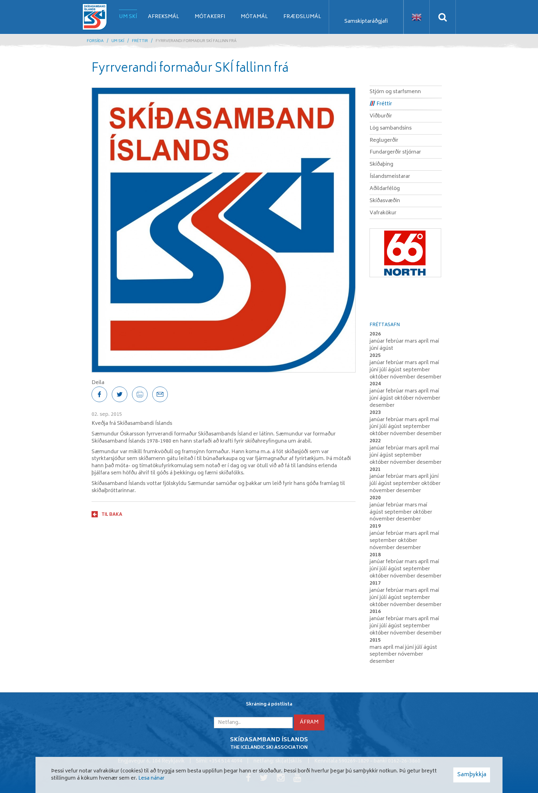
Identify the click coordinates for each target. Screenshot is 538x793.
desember (429, 377)
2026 (375, 334)
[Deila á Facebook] (99, 394)
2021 (375, 469)
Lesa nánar (151, 778)
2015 (375, 640)
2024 (375, 384)
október (380, 377)
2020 (375, 498)
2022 (375, 441)
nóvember (403, 377)
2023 (375, 412)
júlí (384, 370)
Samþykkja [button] (471, 775)
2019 (375, 526)
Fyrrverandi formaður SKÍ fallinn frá (196, 41)
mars (411, 341)
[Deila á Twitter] (119, 394)
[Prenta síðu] (140, 394)
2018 (375, 555)
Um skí (117, 41)
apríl (424, 341)
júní (375, 348)
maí (434, 341)
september (416, 370)
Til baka (111, 514)
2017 (375, 583)
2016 (375, 611)
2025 (375, 355)
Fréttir (140, 41)
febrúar (395, 341)
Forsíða (95, 41)
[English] (417, 17)
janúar (378, 341)
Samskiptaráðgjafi (366, 21)
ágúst (386, 348)
